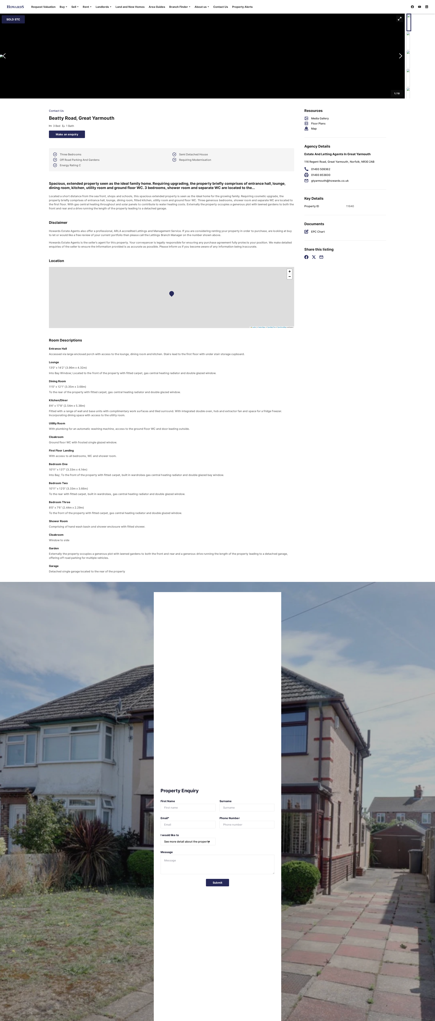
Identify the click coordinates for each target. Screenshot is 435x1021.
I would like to (170, 835)
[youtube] (419, 6)
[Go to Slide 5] (408, 96)
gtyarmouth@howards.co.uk (330, 180)
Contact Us (220, 6)
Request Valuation (43, 6)
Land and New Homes (130, 6)
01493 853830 (320, 175)
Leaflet (254, 327)
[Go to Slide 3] (408, 59)
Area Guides (157, 6)
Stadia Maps (261, 327)
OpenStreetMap (281, 327)
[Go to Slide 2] (408, 41)
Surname (226, 801)
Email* (165, 818)
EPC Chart (318, 231)
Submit (217, 882)
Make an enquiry (67, 134)
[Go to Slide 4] (408, 78)
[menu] (141, 6)
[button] (63, 6)
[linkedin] (426, 6)
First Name (168, 801)
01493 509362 (320, 169)
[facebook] (412, 6)
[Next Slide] (401, 56)
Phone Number (230, 818)
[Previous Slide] (4, 56)
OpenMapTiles (271, 327)
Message (167, 852)
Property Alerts (242, 6)
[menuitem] (43, 6)
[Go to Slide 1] (408, 22)
